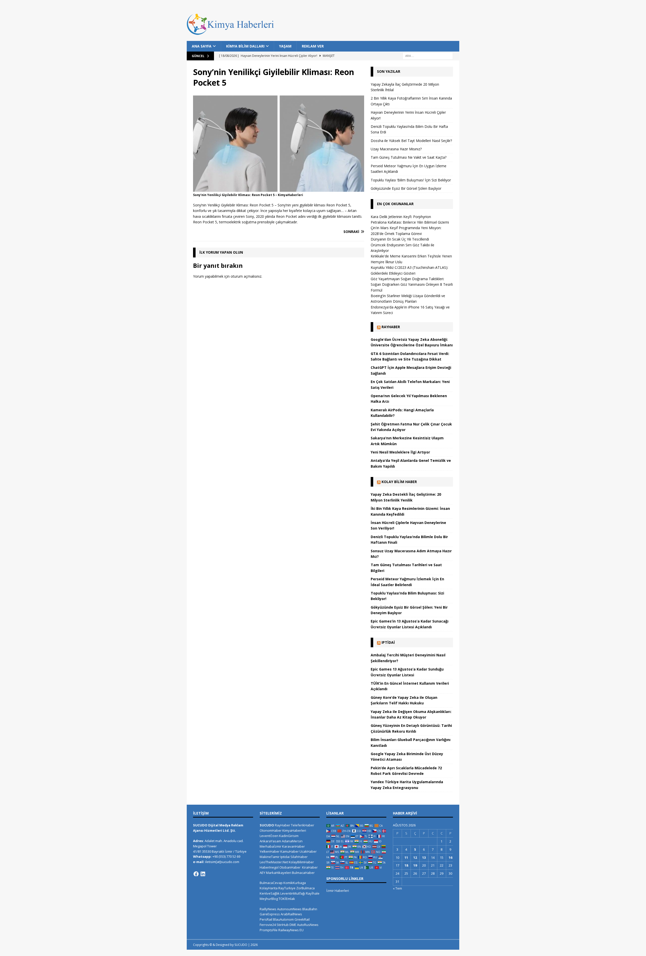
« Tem (397, 888)
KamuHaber (289, 851)
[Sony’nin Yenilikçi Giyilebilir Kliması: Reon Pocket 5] (278, 188)
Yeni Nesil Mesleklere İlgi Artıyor (400, 452)
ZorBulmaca (305, 888)
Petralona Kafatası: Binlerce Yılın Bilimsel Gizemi (410, 222)
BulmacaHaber (303, 872)
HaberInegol (269, 867)
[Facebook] (196, 874)
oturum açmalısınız (246, 276)
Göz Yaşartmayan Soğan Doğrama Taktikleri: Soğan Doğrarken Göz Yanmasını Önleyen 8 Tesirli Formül (412, 284)
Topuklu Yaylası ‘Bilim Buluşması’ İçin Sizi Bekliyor (411, 180)
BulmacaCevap (271, 882)
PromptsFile (269, 930)
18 (406, 865)
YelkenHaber (270, 851)
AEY (262, 872)
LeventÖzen (269, 835)
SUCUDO (267, 825)
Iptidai (388, 642)
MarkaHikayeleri (278, 872)
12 (415, 857)
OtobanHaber (290, 867)
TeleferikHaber (302, 825)
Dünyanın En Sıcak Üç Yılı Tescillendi (400, 239)
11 (406, 857)
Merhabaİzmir (270, 846)
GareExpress (270, 914)
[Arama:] (427, 55)
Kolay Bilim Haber (399, 481)
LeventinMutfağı (292, 893)
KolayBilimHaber (301, 862)
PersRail (266, 919)
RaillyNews (268, 909)
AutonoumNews (289, 909)
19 (415, 865)
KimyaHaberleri (294, 830)
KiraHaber (310, 867)
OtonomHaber (271, 830)
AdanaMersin (292, 841)
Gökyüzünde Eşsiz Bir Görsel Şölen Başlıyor (406, 188)
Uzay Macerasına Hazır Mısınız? (396, 149)
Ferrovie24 (268, 924)
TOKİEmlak (287, 898)
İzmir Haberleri (337, 890)
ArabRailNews (291, 914)
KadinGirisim (289, 835)
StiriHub (283, 924)
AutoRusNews (307, 924)
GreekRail (302, 919)
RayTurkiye (286, 888)
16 (450, 857)
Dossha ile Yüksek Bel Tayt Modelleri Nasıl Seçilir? (411, 140)
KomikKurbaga (294, 882)
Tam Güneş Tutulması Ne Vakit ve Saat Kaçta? (408, 157)
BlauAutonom (283, 919)
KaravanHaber (293, 846)
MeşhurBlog (269, 898)
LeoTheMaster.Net (274, 862)
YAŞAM (285, 46)
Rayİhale (312, 893)
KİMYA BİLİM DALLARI (245, 46)
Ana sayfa (201, 46)
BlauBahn (309, 909)
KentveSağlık (270, 893)
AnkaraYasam (270, 841)
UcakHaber (308, 851)
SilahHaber (299, 856)
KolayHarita (269, 888)
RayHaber (391, 326)
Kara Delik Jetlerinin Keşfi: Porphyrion (401, 216)
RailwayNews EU (291, 930)
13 (424, 857)
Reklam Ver (313, 46)
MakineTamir (270, 856)
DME (292, 924)
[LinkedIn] (203, 874)
